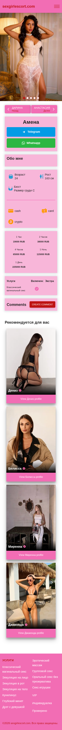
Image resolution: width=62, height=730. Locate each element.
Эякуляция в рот (13, 683)
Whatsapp (33, 143)
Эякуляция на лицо (15, 677)
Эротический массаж (40, 663)
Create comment (42, 304)
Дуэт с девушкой (13, 707)
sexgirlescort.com (18, 6)
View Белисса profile (31, 477)
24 (16, 178)
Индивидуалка (42, 703)
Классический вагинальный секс (14, 669)
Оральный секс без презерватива (45, 679)
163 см (49, 178)
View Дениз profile (31, 399)
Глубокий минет (12, 701)
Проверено (39, 710)
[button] (24, 98)
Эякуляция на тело (15, 689)
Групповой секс (42, 671)
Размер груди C (24, 190)
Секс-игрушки (41, 687)
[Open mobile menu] (57, 6)
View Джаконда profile (31, 633)
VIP (34, 695)
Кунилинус (9, 695)
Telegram (34, 131)
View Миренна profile (31, 555)
